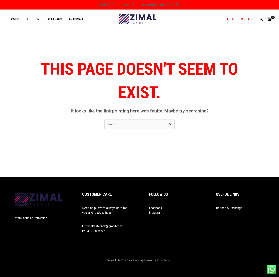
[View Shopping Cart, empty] (269, 19)
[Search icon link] (261, 20)
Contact (247, 19)
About (231, 19)
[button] (41, 19)
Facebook (155, 208)
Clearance (55, 19)
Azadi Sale (76, 19)
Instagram (155, 212)
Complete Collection (24, 19)
